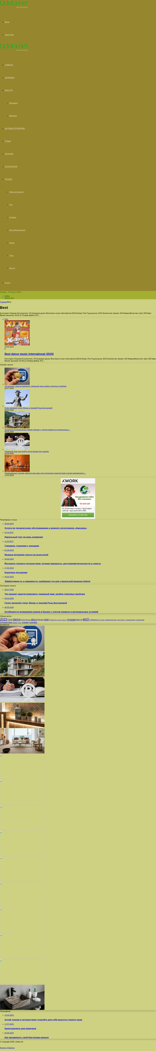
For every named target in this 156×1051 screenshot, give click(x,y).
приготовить (121, 620)
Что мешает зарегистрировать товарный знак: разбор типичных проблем (35, 386)
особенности (94, 620)
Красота (9, 90)
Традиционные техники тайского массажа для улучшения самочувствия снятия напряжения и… (45, 473)
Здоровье (10, 78)
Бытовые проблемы (15, 128)
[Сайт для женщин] (14, 7)
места (79, 619)
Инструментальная (17, 230)
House (12, 243)
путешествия (6, 622)
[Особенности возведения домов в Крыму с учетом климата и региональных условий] (17, 428)
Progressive (53, 620)
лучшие (71, 619)
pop (46, 619)
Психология (11, 167)
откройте (102, 620)
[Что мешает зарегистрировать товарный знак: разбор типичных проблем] (17, 384)
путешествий (139, 620)
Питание (9, 154)
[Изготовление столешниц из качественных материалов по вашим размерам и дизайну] (22, 958)
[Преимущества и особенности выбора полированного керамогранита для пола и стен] (22, 753)
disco (34, 619)
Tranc (11, 256)
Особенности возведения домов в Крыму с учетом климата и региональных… (38, 430)
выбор (59, 620)
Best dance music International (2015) (29, 353)
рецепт (15, 622)
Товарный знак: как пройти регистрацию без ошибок (27, 451)
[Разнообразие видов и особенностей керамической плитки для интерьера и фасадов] (22, 727)
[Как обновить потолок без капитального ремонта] (22, 881)
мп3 (86, 619)
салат (19, 622)
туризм (25, 622)
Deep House (25, 620)
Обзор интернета (16, 192)
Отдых (8, 141)
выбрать (64, 620)
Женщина (13, 103)
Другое (12, 268)
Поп (11, 205)
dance (17, 619)
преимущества (110, 620)
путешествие (130, 620)
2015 (3, 619)
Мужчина (13, 116)
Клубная (12, 217)
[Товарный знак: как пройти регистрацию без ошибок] (17, 449)
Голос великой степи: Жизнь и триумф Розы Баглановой (28, 408)
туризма (33, 622)
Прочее (8, 179)
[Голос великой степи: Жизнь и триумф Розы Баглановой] (17, 406)
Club (10, 619)
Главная (3, 302)
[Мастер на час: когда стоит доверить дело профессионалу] (22, 907)
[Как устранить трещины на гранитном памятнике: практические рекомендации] (22, 932)
